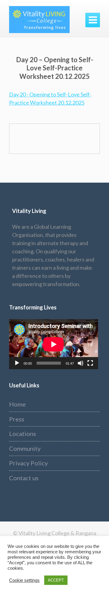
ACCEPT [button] (56, 580)
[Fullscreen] (90, 363)
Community (25, 448)
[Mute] (81, 363)
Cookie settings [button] (24, 580)
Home (17, 404)
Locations (22, 433)
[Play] (17, 363)
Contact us (23, 477)
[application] (53, 344)
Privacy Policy (28, 463)
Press (16, 419)
